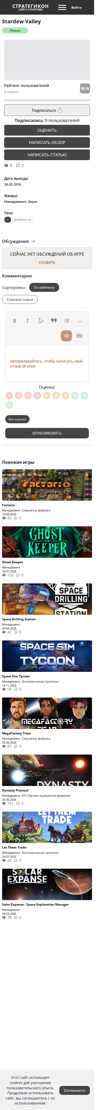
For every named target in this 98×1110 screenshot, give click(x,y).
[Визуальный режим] (66, 335)
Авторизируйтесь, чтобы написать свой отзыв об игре (46, 364)
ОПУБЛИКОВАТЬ (47, 433)
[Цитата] (53, 320)
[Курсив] (27, 320)
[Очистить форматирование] (40, 320)
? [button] (60, 110)
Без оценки (17, 419)
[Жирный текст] (14, 320)
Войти (76, 7)
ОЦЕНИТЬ (47, 130)
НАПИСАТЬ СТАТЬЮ (47, 155)
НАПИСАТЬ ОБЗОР (47, 142)
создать (47, 262)
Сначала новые (20, 299)
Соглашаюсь (74, 1090)
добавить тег (22, 219)
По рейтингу (44, 287)
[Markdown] (79, 335)
